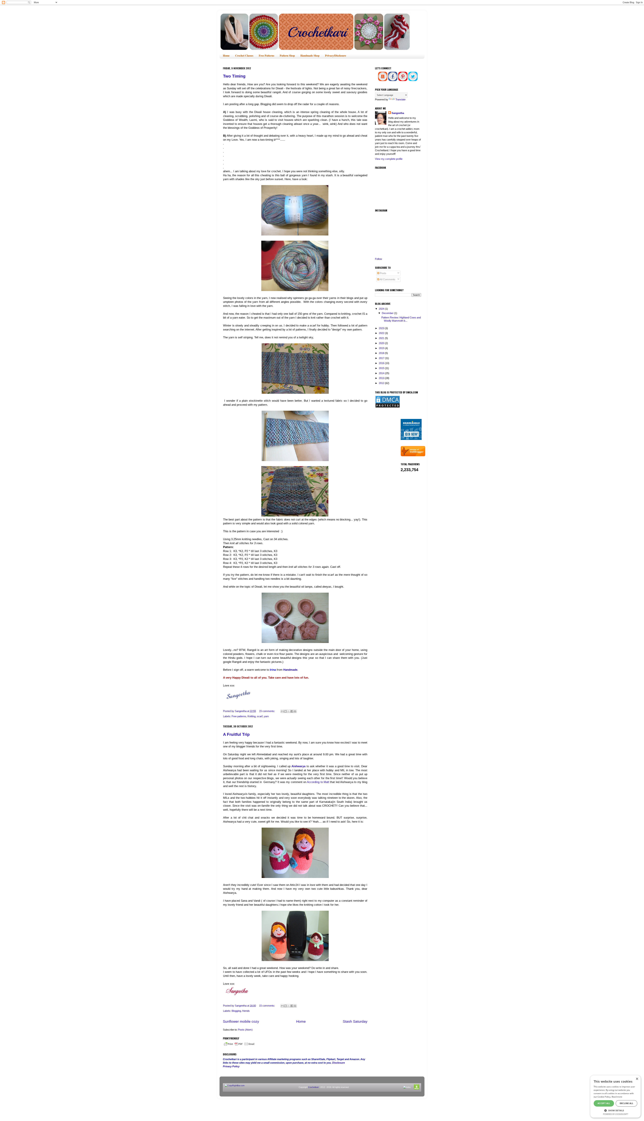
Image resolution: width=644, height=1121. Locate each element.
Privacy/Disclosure (335, 55)
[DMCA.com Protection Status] (387, 407)
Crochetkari (313, 1087)
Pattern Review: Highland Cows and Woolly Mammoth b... (401, 319)
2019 (382, 348)
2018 (382, 353)
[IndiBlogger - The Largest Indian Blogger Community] (413, 455)
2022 (382, 333)
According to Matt (318, 782)
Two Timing (234, 76)
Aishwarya (298, 766)
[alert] (615, 1096)
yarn (266, 716)
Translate (400, 99)
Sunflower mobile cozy (241, 1021)
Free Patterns (266, 55)
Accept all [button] (604, 1103)
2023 (382, 328)
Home (226, 55)
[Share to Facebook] (291, 711)
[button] (615, 1110)
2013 (382, 378)
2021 (382, 338)
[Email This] (282, 711)
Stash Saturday (355, 1021)
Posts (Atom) (245, 1029)
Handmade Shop (309, 55)
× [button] (637, 1079)
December (388, 313)
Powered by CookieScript (615, 1114)
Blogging (236, 1010)
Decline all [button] (626, 1103)
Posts (382, 273)
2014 (382, 373)
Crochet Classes (244, 55)
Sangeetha (398, 113)
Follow (378, 258)
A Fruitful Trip (236, 734)
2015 (382, 368)
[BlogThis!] (285, 711)
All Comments (387, 279)
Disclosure (338, 1062)
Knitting (252, 716)
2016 (382, 363)
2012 (382, 383)
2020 (382, 343)
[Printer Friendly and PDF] (239, 1045)
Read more (617, 1096)
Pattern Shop (287, 55)
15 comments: (267, 711)
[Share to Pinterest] (295, 711)
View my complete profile (388, 158)
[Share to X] (288, 711)
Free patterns (239, 716)
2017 (382, 358)
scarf (259, 716)
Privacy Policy (231, 1066)
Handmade (290, 669)
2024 (382, 308)
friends (246, 1010)
